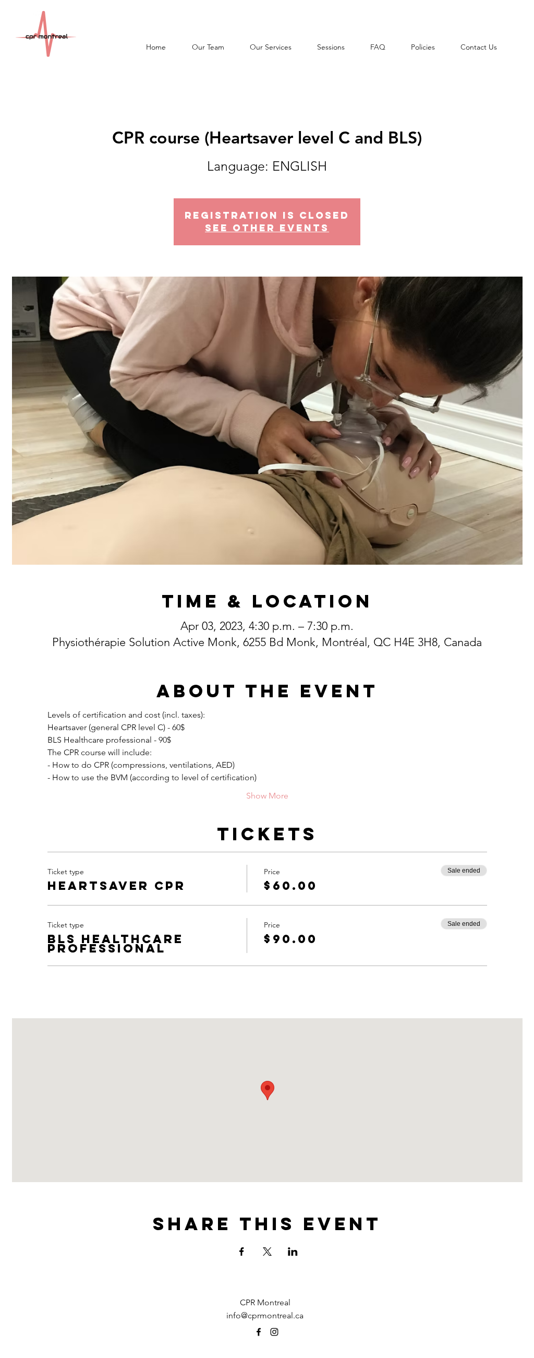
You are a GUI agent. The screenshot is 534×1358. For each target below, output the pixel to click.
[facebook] (258, 1332)
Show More (267, 796)
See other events (267, 228)
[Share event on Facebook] (242, 1251)
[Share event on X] (267, 1251)
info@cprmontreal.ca (265, 1315)
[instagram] (274, 1332)
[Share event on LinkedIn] (293, 1251)
